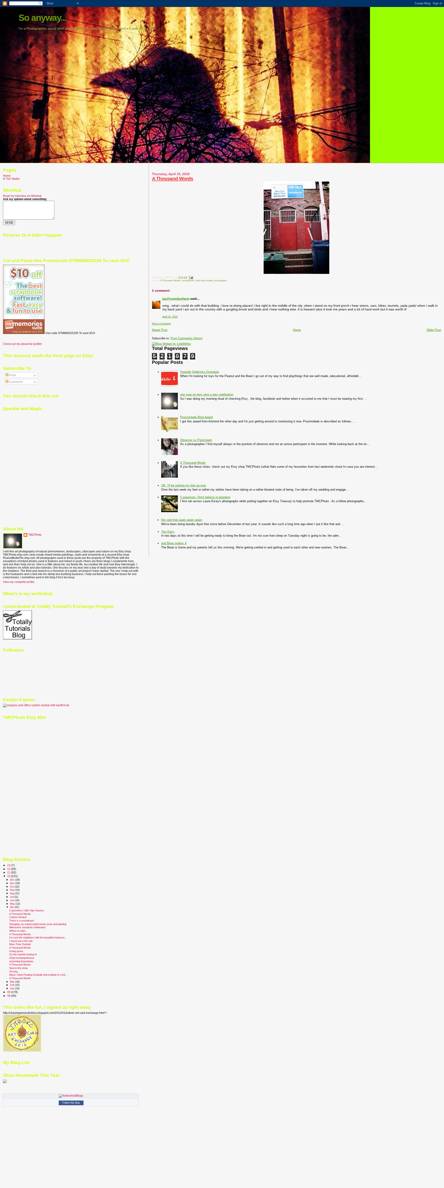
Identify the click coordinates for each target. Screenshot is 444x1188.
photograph (220, 280)
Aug (12, 893)
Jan (12, 988)
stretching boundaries (21, 961)
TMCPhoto (35, 534)
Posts (12, 375)
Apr (12, 907)
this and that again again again (181, 520)
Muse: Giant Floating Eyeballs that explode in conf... (38, 974)
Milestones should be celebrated (27, 927)
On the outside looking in (23, 954)
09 (9, 991)
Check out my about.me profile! (22, 344)
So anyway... (42, 18)
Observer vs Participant (196, 440)
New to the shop (18, 968)
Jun (12, 900)
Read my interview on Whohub (22, 196)
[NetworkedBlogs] (71, 1095)
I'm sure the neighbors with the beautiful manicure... (38, 937)
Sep (12, 889)
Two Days (167, 531)
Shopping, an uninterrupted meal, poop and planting (37, 924)
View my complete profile (18, 582)
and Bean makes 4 (173, 543)
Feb (12, 985)
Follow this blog (71, 1102)
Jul (12, 896)
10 (9, 876)
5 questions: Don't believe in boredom (205, 497)
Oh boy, (13, 971)
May (12, 903)
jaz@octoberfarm (175, 298)
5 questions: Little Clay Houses (26, 910)
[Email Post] (190, 277)
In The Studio (11, 178)
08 (9, 995)
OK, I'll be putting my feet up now (183, 485)
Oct (12, 886)
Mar (12, 981)
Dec (12, 879)
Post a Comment (161, 323)
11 (9, 872)
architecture (188, 280)
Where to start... (18, 930)
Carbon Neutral (17, 917)
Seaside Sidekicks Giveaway (199, 372)
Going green (16, 951)
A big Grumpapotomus (21, 957)
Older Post (434, 330)
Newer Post (159, 330)
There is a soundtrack (21, 920)
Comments (15, 382)
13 (9, 865)
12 (9, 868)
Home (297, 330)
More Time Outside (20, 944)
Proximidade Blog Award (196, 417)
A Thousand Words (172, 178)
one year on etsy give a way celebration (206, 394)
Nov (12, 883)
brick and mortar (204, 280)
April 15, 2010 (170, 316)
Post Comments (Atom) (186, 338)
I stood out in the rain (21, 941)
